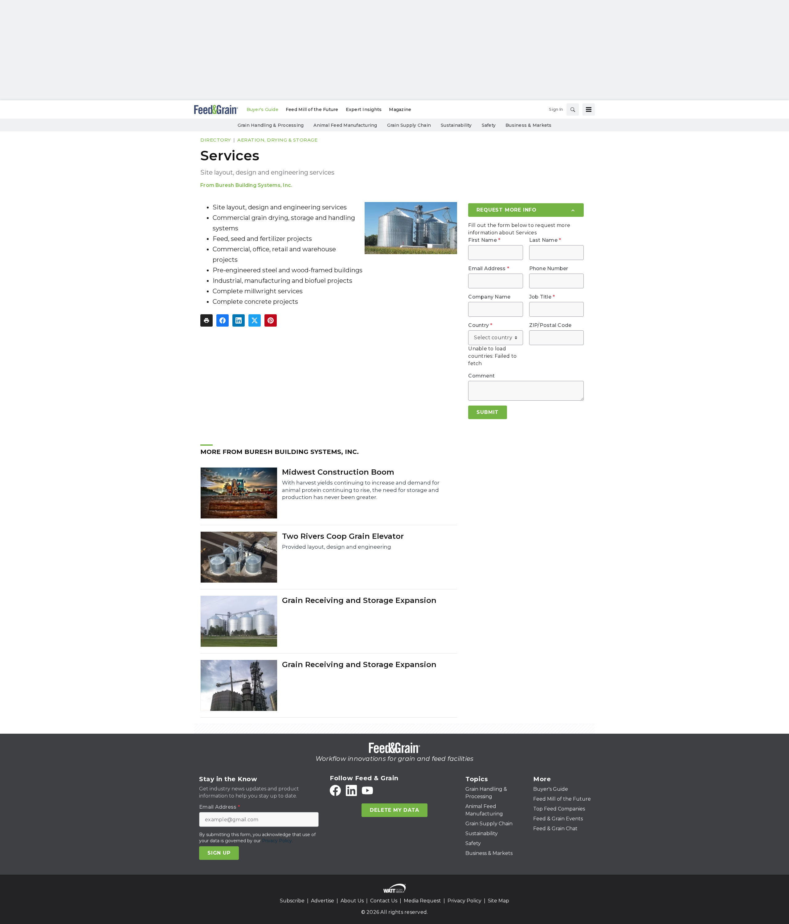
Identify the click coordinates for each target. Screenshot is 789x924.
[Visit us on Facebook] (335, 790)
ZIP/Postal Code (550, 325)
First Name (484, 240)
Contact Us (383, 901)
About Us (352, 901)
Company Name (489, 297)
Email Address (488, 268)
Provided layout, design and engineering (336, 547)
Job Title (542, 297)
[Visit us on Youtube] (367, 790)
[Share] (222, 320)
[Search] (572, 109)
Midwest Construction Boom (338, 472)
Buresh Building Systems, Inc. (253, 185)
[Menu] (589, 109)
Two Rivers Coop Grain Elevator (343, 536)
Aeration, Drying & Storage (277, 140)
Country (480, 325)
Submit (487, 412)
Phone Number (548, 268)
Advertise (322, 901)
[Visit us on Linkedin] (351, 790)
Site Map (498, 901)
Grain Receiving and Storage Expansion (359, 600)
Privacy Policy (464, 901)
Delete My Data (394, 810)
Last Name (545, 240)
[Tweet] (254, 320)
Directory (215, 140)
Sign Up (219, 853)
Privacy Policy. (277, 841)
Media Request (422, 901)
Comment (481, 375)
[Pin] (270, 320)
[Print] (206, 320)
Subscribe (292, 901)
